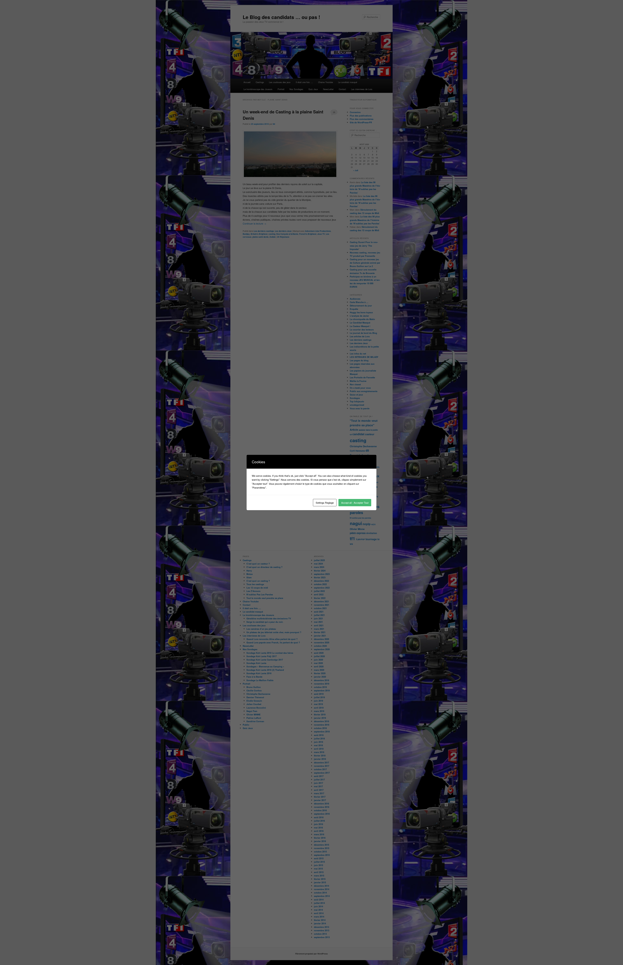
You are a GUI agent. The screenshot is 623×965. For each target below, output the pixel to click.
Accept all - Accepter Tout (354, 502)
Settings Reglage (325, 502)
